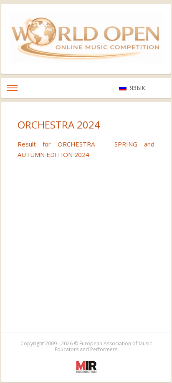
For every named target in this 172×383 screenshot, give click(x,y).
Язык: (139, 88)
